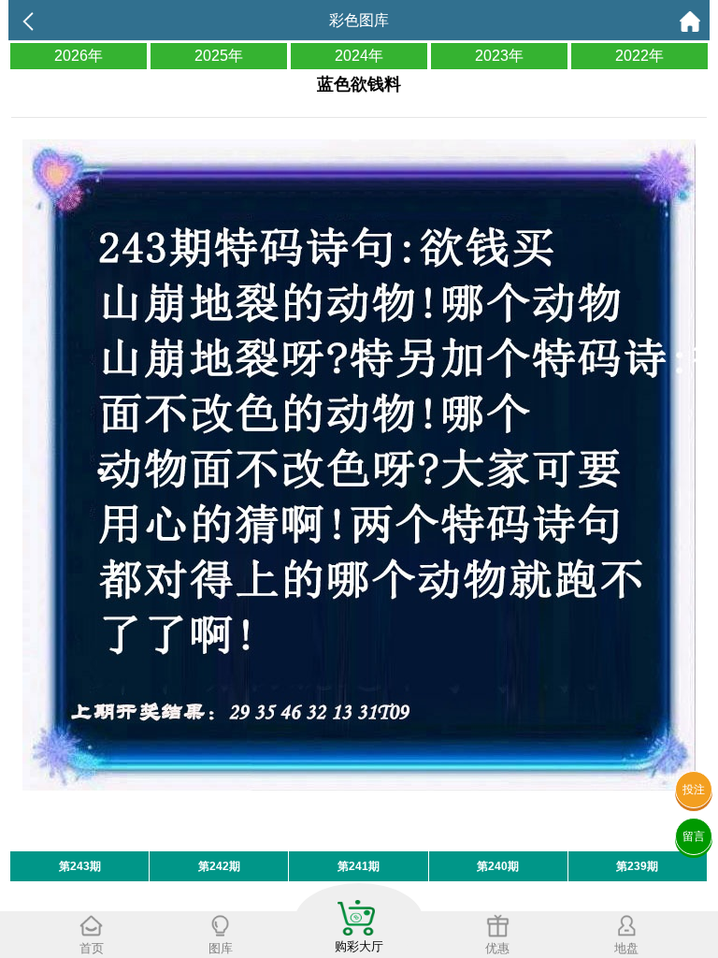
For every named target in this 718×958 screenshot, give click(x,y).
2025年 (218, 56)
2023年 (499, 56)
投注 (693, 789)
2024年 (359, 56)
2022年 (639, 56)
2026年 (78, 56)
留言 (693, 836)
